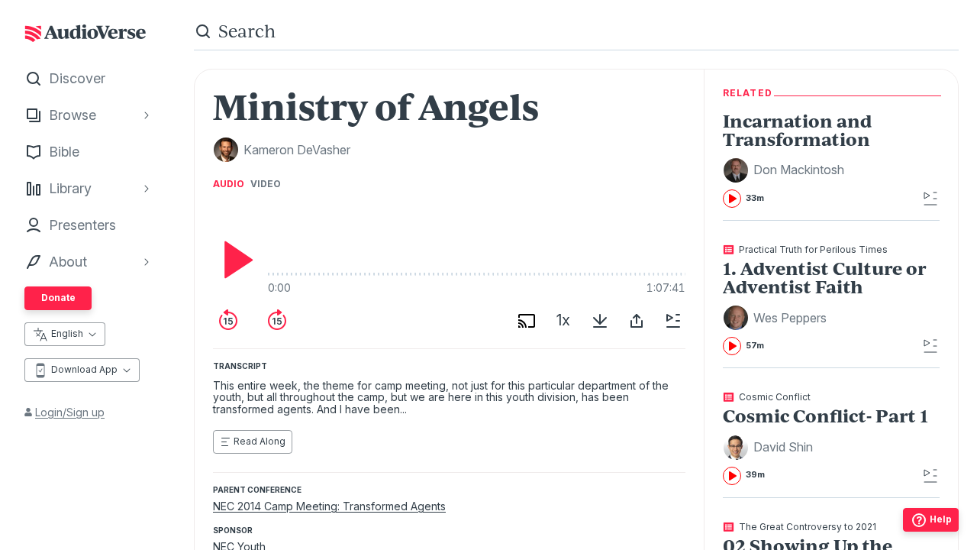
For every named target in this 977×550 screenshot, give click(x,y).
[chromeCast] (526, 321)
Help (941, 519)
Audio (228, 184)
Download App (84, 369)
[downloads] (600, 321)
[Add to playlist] (673, 321)
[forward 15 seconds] (277, 321)
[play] (234, 259)
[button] (786, 170)
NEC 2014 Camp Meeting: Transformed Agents (329, 506)
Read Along (259, 441)
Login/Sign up (70, 412)
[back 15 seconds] (228, 321)
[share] (636, 321)
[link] (831, 160)
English (67, 333)
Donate (58, 297)
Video (265, 184)
